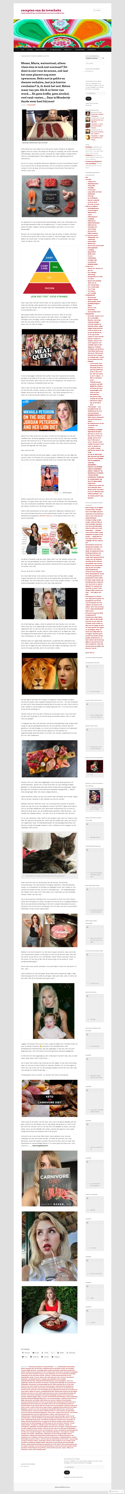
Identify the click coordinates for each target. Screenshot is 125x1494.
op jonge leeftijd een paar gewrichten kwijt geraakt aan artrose (50, 1417)
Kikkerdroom (92, 225)
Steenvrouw (92, 297)
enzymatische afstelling (56, 1382)
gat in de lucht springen (47, 1386)
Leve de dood (92, 202)
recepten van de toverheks (41, 10)
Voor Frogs (91, 289)
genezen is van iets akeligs (39, 1389)
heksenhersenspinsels (36, 1366)
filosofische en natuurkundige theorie (40, 1384)
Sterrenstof (92, 231)
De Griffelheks (93, 198)
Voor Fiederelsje (93, 285)
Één (23, 49)
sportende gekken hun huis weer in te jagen (50, 1426)
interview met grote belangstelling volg (33, 1398)
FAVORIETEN (92, 49)
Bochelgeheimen (93, 208)
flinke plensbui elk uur (60, 1384)
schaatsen (61, 1424)
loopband (67, 1405)
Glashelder (91, 194)
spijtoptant (33, 1426)
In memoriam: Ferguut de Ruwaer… (97, 114)
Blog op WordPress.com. (62, 1487)
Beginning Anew (93, 183)
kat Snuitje (36, 1400)
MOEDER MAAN (93, 264)
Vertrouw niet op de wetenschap (49, 1437)
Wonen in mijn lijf (93, 200)
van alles (30, 49)
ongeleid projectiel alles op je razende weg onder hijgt (48, 1416)
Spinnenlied (92, 252)
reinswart (94, 124)
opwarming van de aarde (32, 1419)
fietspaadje (24, 1384)
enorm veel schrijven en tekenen (38, 1382)
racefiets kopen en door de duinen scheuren (55, 1423)
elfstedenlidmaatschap (28, 1380)
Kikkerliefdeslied (94, 223)
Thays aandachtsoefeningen (51, 1432)
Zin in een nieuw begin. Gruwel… (97, 125)
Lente (90, 214)
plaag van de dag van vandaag (53, 1421)
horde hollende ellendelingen (57, 1396)
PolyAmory (89, 155)
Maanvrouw (91, 243)
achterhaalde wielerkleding (66, 1366)
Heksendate (92, 241)
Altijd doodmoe (31, 1370)
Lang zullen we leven (95, 192)
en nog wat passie (55, 49)
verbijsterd (34, 1437)
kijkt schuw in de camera (47, 1400)
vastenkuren (25, 1435)
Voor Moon (91, 291)
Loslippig (91, 219)
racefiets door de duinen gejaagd (31, 1423)
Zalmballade (92, 258)
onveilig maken (26, 1417)
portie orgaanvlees (68, 1421)
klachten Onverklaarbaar (63, 1400)
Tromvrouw (91, 190)
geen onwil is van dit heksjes (47, 1388)
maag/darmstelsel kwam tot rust (63, 1407)
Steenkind (91, 309)
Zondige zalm (92, 260)
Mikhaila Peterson (45, 516)
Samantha (94, 136)
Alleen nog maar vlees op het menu (32, 1368)
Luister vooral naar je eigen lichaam (41, 1407)
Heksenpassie (92, 216)
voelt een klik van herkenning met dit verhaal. (55, 1439)
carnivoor (48, 1375)
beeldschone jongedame (67, 1370)
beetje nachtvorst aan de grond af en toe (33, 1372)
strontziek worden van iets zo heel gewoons (39, 1430)
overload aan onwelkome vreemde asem (53, 1419)
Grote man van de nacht (96, 245)
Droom (90, 256)
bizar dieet (28, 1373)
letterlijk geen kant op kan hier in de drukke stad (36, 1403)
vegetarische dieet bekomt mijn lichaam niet (43, 1435)
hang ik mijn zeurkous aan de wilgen (66, 1391)
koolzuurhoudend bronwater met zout (32, 1402)
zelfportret (92, 181)
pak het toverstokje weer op (34, 1421)
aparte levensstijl (53, 1370)
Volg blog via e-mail (94, 81)
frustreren (36, 1386)
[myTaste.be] (90, 652)
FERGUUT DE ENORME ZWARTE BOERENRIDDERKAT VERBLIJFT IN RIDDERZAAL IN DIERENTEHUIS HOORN (96, 471)
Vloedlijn (91, 187)
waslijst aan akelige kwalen (36, 1442)
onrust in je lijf (69, 1416)
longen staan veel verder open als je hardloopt (49, 1405)
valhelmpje (47, 1433)
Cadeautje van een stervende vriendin (32, 1375)
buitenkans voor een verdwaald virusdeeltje (61, 1373)
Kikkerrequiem (93, 233)
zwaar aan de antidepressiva (37, 1449)
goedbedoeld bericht (47, 1391)
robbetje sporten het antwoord (48, 1424)
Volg (88, 98)
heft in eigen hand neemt (46, 1393)
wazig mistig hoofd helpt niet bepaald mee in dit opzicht (44, 1444)
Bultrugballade (93, 247)
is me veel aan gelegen (53, 1398)
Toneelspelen (64, 1432)
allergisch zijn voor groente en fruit (54, 1368)
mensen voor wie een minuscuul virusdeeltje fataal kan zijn (46, 1409)
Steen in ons (92, 307)
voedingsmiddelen (65, 1437)
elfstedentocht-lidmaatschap (45, 1380)
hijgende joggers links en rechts (37, 1396)
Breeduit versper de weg (40, 1373)
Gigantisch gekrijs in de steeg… (97, 137)
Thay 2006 (91, 185)
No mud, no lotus (93, 204)
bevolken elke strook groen (54, 1372)
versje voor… (68, 49)
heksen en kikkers (41, 49)
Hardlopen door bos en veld (29, 1393)
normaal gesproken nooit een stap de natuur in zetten (37, 1414)
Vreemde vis (92, 262)
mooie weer (51, 1412)
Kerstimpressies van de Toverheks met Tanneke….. (96, 425)
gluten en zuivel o (35, 1391)
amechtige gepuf (42, 1370)
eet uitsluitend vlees (34, 1379)
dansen (42, 1377)
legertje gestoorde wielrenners (66, 1402)
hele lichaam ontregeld (34, 1395)
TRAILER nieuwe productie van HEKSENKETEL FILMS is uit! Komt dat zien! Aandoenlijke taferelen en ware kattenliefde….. (96, 388)
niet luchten (74, 1412)
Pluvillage (89, 147)
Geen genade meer (94, 311)
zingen (64, 1447)
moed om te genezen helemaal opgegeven (34, 1412)
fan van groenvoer (70, 1382)
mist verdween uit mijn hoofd (65, 1410)
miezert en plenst (38, 1410)
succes (56, 1430)
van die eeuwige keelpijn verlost (61, 1433)
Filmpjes (90, 361)
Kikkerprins (92, 221)
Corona (36, 1377)
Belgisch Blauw (93, 299)
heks (56, 1393)
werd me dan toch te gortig (63, 1446)
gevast (51, 1389)
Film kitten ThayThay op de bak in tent (96, 403)
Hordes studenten (72, 1396)
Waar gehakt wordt (94, 301)
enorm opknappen (60, 1380)
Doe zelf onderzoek (51, 1377)
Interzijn (90, 196)
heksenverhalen (48, 1366)
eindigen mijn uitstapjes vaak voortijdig (54, 1379)
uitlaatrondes (39, 1433)
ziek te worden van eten (53, 1447)
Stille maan (91, 254)
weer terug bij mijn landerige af (44, 1446)
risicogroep (34, 1424)
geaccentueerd (60, 1386)
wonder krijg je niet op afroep (36, 1447)
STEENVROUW (79, 49)
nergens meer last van (63, 1412)
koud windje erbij (50, 1402)
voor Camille (92, 293)
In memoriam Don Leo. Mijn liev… (97, 120)
